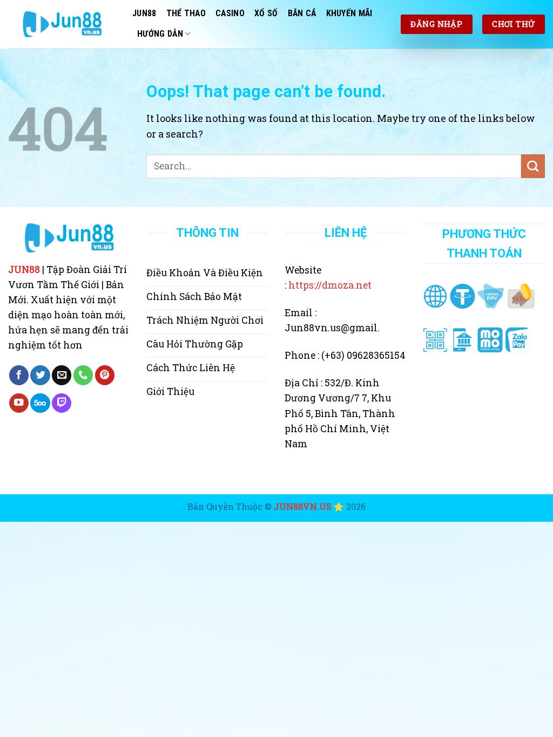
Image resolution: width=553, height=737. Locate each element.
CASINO (230, 13)
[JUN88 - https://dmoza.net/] (62, 24)
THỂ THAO (186, 13)
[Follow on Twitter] (40, 375)
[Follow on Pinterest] (104, 375)
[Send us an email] (61, 375)
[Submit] (533, 166)
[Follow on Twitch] (61, 403)
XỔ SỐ (266, 13)
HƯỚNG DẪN (160, 34)
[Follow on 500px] (40, 403)
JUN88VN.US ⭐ (309, 506)
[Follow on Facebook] (19, 375)
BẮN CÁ (302, 13)
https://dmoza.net (330, 285)
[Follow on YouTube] (19, 403)
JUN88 (144, 13)
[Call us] (83, 375)
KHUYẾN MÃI (349, 13)
